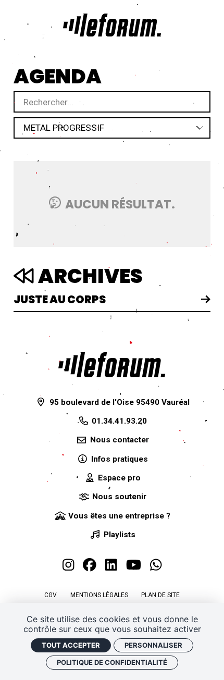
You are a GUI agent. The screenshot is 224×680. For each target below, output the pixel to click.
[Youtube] (133, 565)
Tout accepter (71, 645)
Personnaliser (153, 645)
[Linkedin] (111, 565)
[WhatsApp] (155, 565)
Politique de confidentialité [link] (112, 662)
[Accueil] (112, 25)
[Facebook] (89, 565)
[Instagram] (68, 565)
